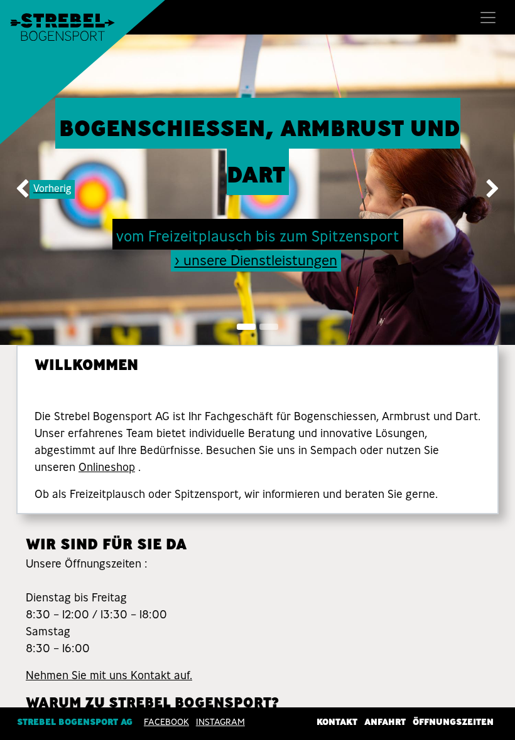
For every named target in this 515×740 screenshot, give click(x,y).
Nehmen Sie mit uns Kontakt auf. (109, 675)
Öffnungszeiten (453, 721)
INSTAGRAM (220, 721)
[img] (20, 189)
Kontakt (337, 721)
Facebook (166, 721)
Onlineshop (107, 467)
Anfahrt (385, 721)
